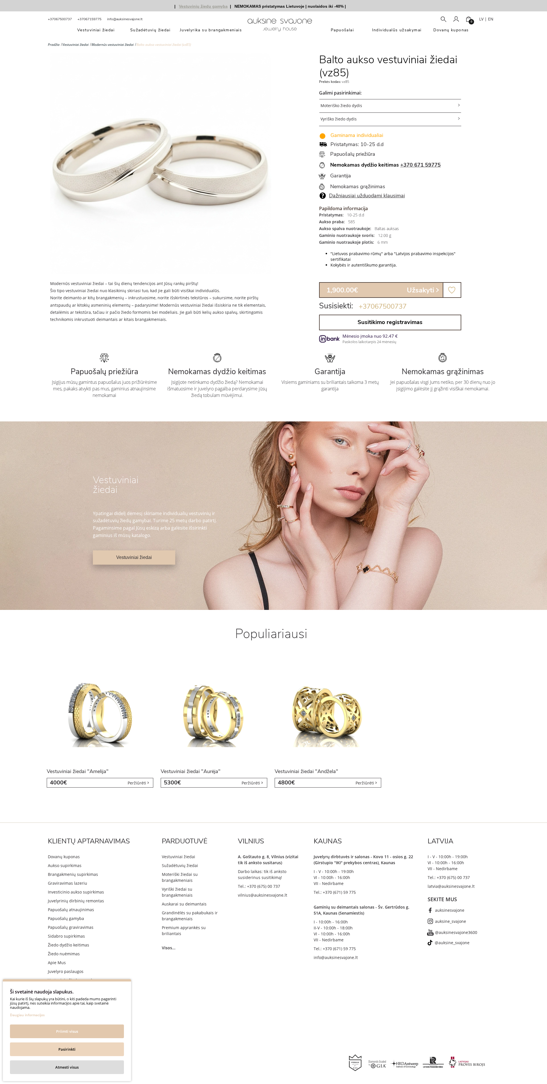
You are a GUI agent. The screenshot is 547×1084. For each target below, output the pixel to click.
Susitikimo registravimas (390, 322)
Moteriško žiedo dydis (341, 105)
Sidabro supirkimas (66, 936)
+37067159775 (89, 19)
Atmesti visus (67, 1067)
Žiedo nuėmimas (64, 953)
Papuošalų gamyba (66, 918)
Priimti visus (67, 1031)
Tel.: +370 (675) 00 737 (259, 886)
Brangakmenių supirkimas (73, 874)
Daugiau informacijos (27, 1015)
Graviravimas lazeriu (67, 883)
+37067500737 (60, 19)
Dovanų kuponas (64, 856)
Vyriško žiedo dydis (339, 119)
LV (481, 19)
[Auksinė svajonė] (279, 26)
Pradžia (54, 44)
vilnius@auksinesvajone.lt (262, 895)
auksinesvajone (449, 910)
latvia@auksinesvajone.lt (451, 886)
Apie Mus (57, 962)
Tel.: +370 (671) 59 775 (335, 892)
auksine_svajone (450, 921)
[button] (390, 105)
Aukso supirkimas (64, 865)
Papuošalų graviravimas (70, 927)
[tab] (390, 105)
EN (490, 19)
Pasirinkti (66, 1049)
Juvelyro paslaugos (65, 971)
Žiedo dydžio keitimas (68, 945)
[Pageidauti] (452, 290)
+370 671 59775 (420, 164)
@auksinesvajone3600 (456, 932)
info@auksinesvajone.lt (124, 19)
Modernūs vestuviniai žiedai (112, 44)
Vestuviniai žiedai (75, 44)
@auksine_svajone (452, 942)
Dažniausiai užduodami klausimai (367, 195)
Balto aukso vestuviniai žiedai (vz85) (163, 44)
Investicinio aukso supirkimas (76, 892)
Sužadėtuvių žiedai (180, 865)
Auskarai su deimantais (184, 904)
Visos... (168, 947)
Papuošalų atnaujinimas (71, 909)
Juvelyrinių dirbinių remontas (76, 900)
